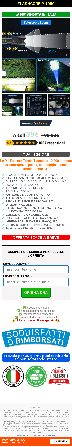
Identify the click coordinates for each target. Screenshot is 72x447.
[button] (5, 55)
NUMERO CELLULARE (16, 276)
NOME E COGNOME (15, 263)
